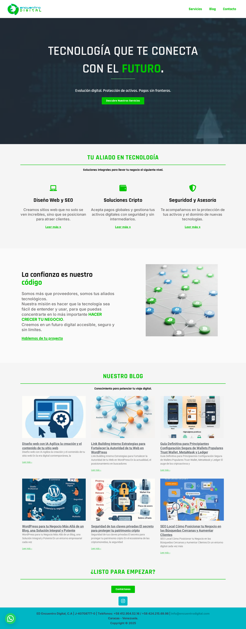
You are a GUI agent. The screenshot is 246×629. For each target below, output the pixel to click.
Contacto (229, 9)
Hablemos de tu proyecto (42, 338)
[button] (10, 618)
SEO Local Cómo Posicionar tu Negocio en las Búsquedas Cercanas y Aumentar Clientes (190, 530)
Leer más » (27, 462)
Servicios (195, 9)
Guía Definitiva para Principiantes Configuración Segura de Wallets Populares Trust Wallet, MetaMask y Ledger (191, 448)
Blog (212, 9)
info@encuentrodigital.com (190, 613)
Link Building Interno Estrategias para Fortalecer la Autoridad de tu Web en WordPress (118, 448)
